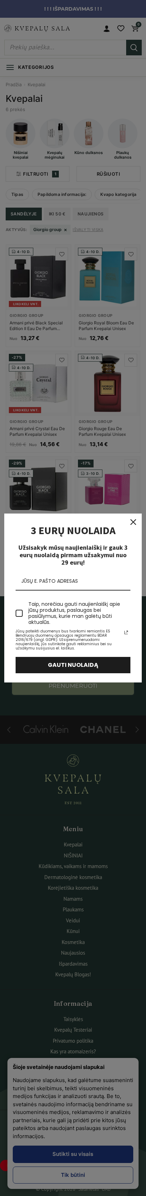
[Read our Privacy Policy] (126, 632)
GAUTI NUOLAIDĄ (73, 665)
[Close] (133, 522)
